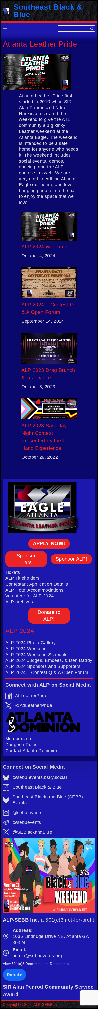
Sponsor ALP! (71, 559)
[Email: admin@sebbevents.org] (6, 953)
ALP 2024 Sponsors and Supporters (42, 666)
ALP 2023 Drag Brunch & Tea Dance (48, 373)
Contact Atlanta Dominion (31, 750)
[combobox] (73, 28)
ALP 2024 (19, 630)
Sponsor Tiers (26, 559)
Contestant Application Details (36, 584)
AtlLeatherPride (31, 695)
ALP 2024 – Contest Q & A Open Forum (47, 308)
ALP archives (19, 601)
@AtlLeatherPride (33, 705)
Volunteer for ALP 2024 (29, 595)
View (36, 964)
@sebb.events (27, 812)
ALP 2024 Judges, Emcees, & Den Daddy (48, 660)
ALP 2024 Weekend (44, 246)
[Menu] (5, 28)
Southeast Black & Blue (47, 11)
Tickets (12, 572)
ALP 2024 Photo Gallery (30, 642)
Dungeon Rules (21, 744)
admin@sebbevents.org (37, 955)
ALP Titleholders (22, 578)
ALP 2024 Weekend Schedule (36, 654)
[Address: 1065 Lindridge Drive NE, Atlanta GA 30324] (6, 937)
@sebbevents (27, 822)
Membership (18, 738)
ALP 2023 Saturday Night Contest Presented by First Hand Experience (44, 437)
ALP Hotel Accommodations (34, 590)
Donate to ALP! (49, 615)
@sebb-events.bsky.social (40, 777)
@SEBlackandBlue (32, 832)
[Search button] (92, 28)
